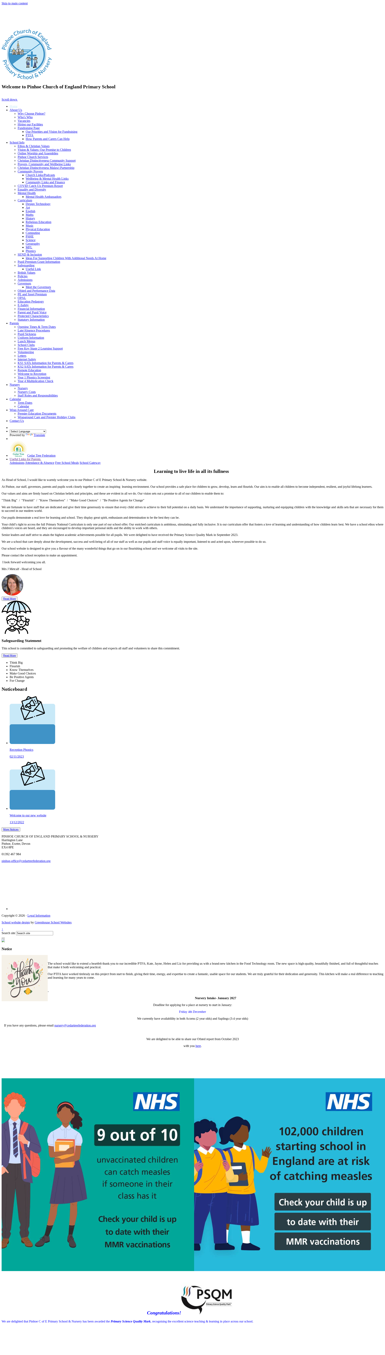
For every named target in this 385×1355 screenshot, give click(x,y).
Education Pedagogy (31, 301)
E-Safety (23, 305)
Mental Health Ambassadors (43, 196)
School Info (17, 142)
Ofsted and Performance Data (36, 290)
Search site (8, 933)
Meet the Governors (38, 287)
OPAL (22, 298)
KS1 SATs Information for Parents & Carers (45, 363)
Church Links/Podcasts (40, 175)
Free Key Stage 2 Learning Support (40, 348)
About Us (16, 110)
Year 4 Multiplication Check (35, 381)
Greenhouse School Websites (53, 922)
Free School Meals (67, 462)
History (30, 218)
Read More (9, 598)
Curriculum (25, 200)
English (30, 211)
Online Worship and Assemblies (38, 153)
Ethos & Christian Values (34, 146)
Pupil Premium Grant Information (39, 261)
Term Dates (25, 402)
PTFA (29, 135)
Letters (22, 355)
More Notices (11, 829)
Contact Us (17, 420)
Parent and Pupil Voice (32, 312)
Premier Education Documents (37, 413)
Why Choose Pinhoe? (31, 113)
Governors (24, 283)
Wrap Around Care (22, 410)
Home (13, 106)
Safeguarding (26, 265)
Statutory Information (31, 319)
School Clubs (26, 345)
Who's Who (25, 117)
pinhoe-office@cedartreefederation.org (26, 861)
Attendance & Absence (39, 462)
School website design (16, 922)
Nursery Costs (27, 392)
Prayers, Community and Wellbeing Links (44, 164)
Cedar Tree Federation (41, 455)
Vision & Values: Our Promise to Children (44, 149)
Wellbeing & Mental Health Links (47, 178)
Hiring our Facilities (30, 124)
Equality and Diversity (32, 189)
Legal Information (38, 915)
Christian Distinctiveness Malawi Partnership (46, 167)
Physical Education (38, 229)
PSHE (30, 236)
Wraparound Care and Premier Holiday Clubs (46, 417)
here (198, 1046)
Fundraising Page (29, 128)
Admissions (25, 280)
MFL (29, 247)
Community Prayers (30, 171)
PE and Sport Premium (32, 294)
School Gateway (90, 462)
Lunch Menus (26, 341)
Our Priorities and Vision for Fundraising (51, 131)
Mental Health (27, 193)
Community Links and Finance (45, 182)
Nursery (15, 384)
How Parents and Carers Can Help (48, 139)
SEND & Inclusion (30, 254)
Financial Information (31, 308)
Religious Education (38, 222)
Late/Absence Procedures (34, 330)
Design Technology (38, 204)
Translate (39, 435)
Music (29, 225)
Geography (33, 243)
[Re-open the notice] (3, 938)
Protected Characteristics (33, 316)
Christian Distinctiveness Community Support (47, 160)
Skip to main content (15, 3)
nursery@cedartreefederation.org (75, 1025)
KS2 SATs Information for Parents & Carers (45, 366)
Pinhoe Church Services (33, 157)
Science (30, 240)
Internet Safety (27, 359)
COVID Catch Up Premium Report (40, 186)
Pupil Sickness (27, 334)
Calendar (15, 399)
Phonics (31, 251)
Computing (33, 233)
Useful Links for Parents (25, 459)
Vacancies (24, 120)
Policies (22, 276)
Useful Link (33, 269)
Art (28, 207)
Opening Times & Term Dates (37, 327)
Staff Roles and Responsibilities (38, 395)
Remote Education (29, 370)
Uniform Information (31, 337)
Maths (29, 214)
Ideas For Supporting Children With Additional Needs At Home (66, 258)
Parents (14, 323)
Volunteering (26, 352)
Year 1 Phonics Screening (34, 377)
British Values (26, 272)
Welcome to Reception (32, 373)
